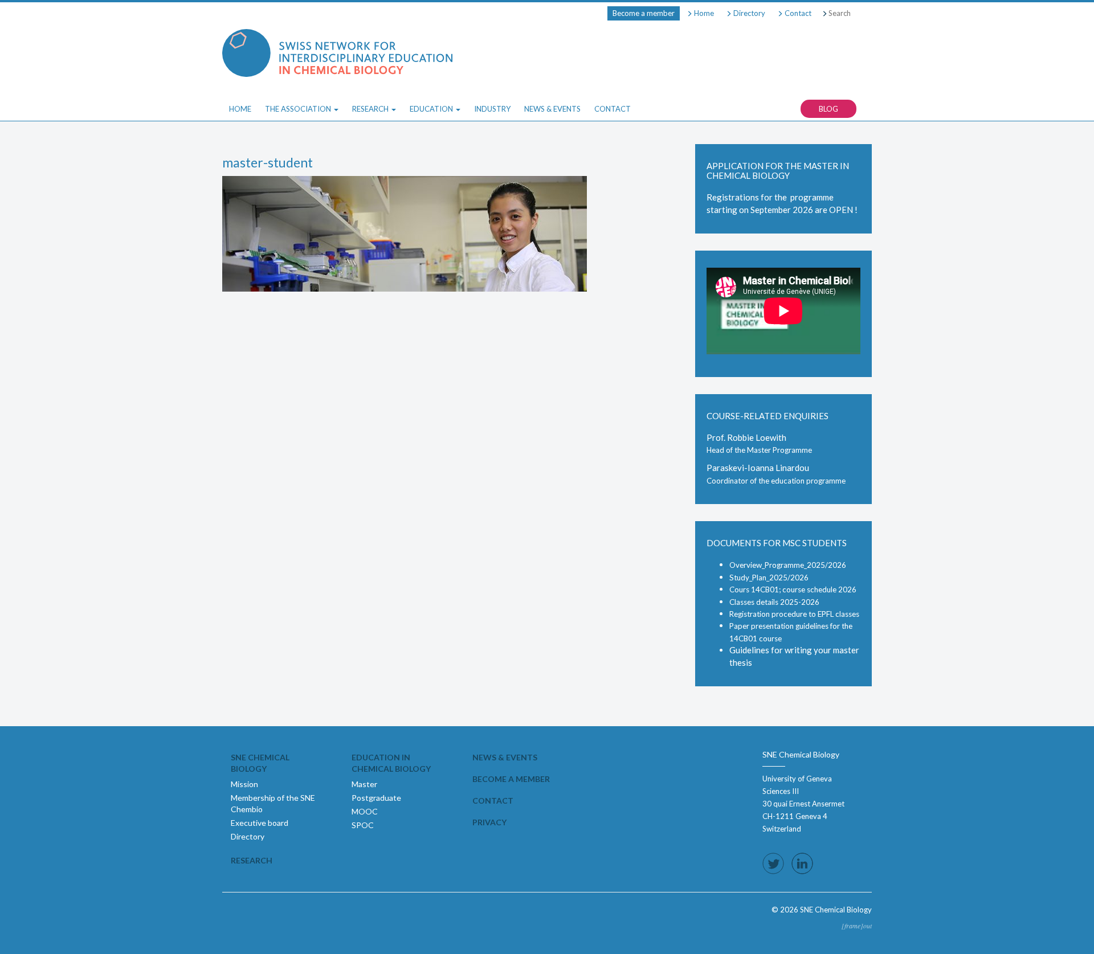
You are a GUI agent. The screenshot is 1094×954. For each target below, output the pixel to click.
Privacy (489, 822)
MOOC (365, 811)
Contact (797, 13)
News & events (504, 757)
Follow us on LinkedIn (802, 863)
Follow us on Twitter (773, 863)
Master (364, 784)
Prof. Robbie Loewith (746, 437)
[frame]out (857, 925)
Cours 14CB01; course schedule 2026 (792, 589)
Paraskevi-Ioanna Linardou (758, 467)
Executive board (259, 823)
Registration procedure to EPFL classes (794, 614)
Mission (244, 784)
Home (703, 13)
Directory (748, 13)
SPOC (363, 825)
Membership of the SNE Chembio (273, 803)
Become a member (644, 13)
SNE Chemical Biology (260, 762)
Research (251, 860)
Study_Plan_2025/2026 (769, 577)
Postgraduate (376, 797)
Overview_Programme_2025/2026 (787, 565)
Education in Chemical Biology (391, 762)
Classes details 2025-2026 (774, 602)
